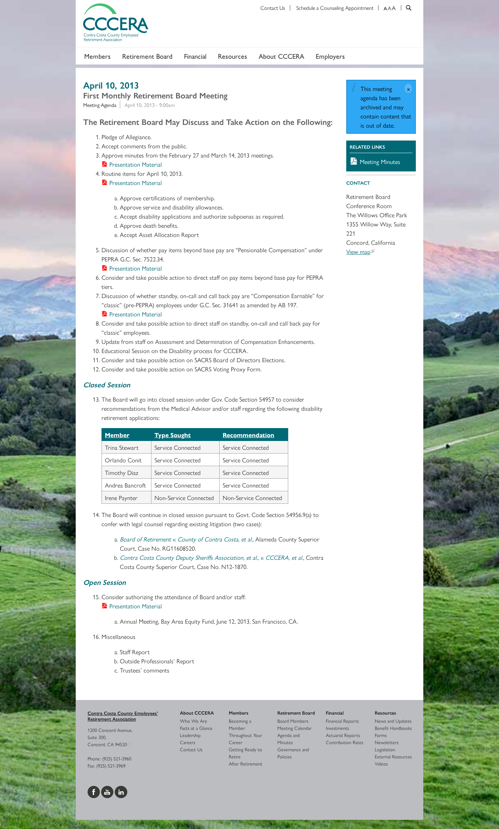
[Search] (406, 8)
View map (358, 251)
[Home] (249, 24)
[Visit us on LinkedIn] (121, 791)
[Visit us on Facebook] (94, 791)
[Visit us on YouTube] (108, 791)
